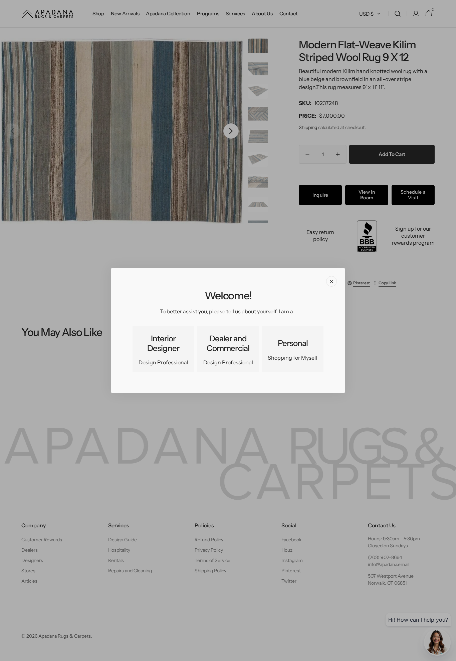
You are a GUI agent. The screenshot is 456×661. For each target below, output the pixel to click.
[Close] (331, 281)
